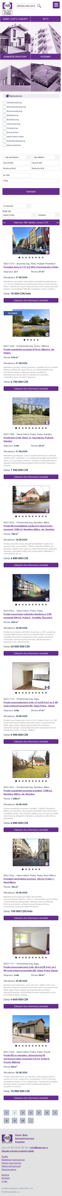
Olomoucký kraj (13, 124)
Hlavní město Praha (15, 136)
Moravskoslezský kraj (16, 107)
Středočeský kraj (14, 102)
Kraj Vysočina (12, 132)
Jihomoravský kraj (14, 111)
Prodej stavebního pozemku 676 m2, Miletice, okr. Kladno (29, 351)
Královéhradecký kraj (16, 141)
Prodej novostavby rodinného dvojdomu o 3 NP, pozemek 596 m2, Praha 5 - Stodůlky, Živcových (28, 616)
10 (46, 428)
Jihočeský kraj (13, 119)
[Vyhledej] (39, 5)
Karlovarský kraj (14, 145)
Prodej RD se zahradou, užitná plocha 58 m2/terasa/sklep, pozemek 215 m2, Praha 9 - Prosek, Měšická (27, 1058)
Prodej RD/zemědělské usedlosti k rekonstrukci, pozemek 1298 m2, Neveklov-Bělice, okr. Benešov (29, 527)
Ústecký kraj (12, 128)
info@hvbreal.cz (39, 1147)
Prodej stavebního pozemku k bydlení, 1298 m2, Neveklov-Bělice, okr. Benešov (28, 792)
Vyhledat (31, 191)
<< (4, 222)
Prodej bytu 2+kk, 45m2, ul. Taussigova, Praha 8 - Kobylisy (29, 439)
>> (57, 222)
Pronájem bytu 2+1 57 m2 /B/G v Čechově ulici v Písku (31, 267)
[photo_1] (31, 240)
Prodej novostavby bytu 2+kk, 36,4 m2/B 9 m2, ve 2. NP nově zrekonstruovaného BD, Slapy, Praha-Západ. (31, 969)
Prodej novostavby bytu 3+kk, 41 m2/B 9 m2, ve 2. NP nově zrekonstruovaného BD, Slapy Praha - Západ (31, 704)
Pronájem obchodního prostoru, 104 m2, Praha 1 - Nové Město (29, 880)
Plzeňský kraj (12, 115)
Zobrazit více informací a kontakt (31, 300)
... (31, 1120)
